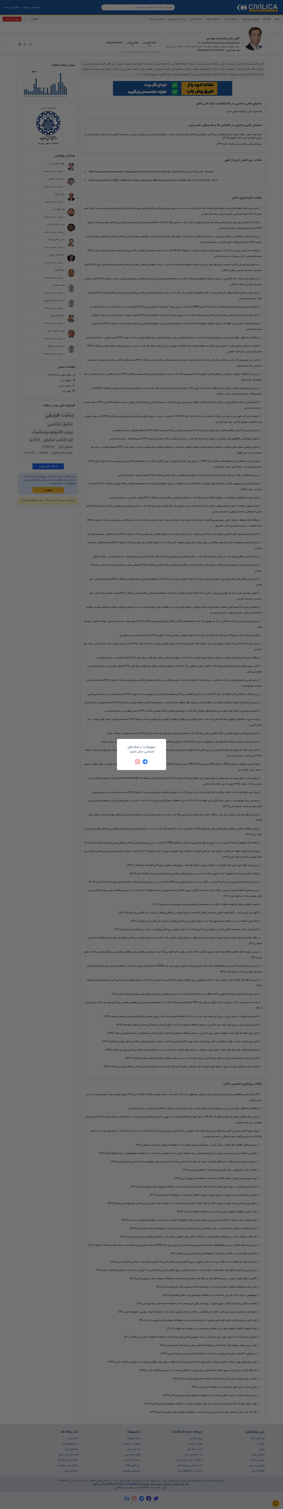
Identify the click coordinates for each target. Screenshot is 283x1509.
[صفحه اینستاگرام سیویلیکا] (138, 761)
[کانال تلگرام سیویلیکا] (145, 761)
